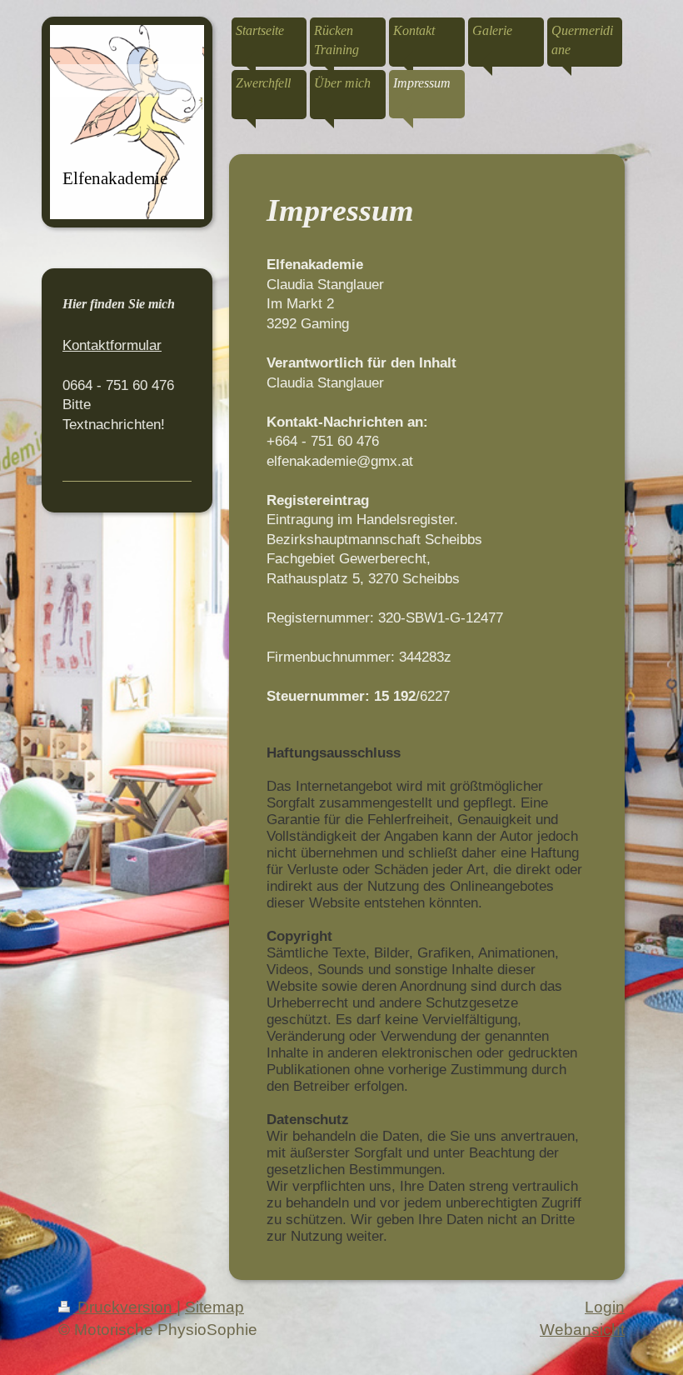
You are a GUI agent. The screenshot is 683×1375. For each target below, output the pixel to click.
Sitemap (214, 1307)
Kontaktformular (112, 345)
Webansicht (582, 1329)
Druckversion (125, 1307)
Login (605, 1307)
